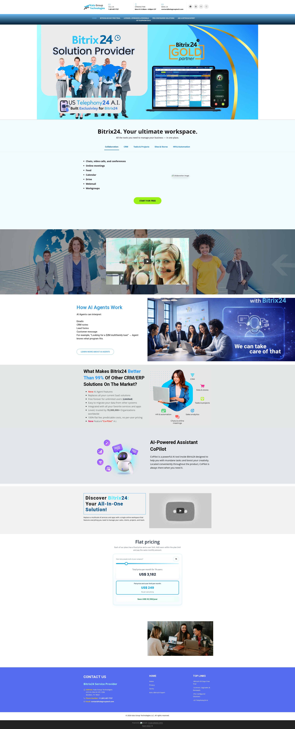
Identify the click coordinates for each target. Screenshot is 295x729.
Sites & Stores (161, 146)
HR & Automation (181, 146)
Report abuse (146, 726)
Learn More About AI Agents (95, 351)
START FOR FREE (147, 200)
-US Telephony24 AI (200, 700)
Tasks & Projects (141, 146)
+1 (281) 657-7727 (105, 698)
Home (94, 18)
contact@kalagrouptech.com (102, 701)
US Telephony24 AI (143, 20)
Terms (151, 689)
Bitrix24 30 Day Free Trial (110, 18)
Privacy (152, 685)
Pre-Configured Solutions (163, 18)
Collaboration (111, 146)
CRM (126, 146)
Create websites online (155, 723)
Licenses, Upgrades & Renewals (136, 18)
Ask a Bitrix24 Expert (186, 18)
